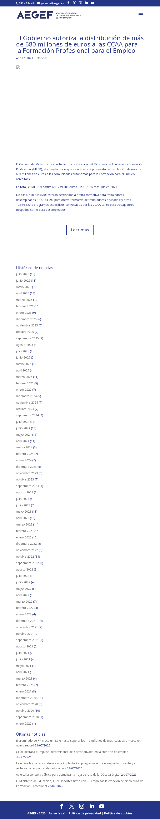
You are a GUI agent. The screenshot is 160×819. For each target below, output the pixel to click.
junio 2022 (23, 582)
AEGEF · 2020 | (38, 813)
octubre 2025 (25, 332)
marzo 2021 (24, 678)
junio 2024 (23, 428)
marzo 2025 (24, 377)
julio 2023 (22, 499)
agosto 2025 (24, 345)
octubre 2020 (25, 710)
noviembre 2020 (27, 704)
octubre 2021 (25, 634)
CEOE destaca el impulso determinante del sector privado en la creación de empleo (72, 752)
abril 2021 (22, 672)
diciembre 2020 (26, 698)
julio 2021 (22, 653)
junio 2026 (23, 280)
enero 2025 (23, 389)
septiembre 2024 (27, 415)
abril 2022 (22, 595)
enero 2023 (23, 537)
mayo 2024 (23, 434)
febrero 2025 (25, 383)
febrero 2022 (25, 608)
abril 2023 (22, 518)
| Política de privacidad (83, 813)
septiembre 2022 (27, 563)
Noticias (42, 58)
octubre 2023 (25, 479)
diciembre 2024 (26, 396)
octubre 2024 (25, 409)
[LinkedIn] (86, 3)
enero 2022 (23, 614)
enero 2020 (23, 723)
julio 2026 (22, 274)
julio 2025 (22, 351)
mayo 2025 (23, 364)
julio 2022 (22, 576)
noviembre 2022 (27, 550)
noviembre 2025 (27, 325)
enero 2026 (23, 313)
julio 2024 (22, 422)
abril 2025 (22, 370)
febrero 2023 (25, 531)
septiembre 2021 (27, 640)
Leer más (80, 230)
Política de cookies (118, 813)
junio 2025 (23, 357)
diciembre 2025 (26, 319)
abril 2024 (22, 441)
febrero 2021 (25, 685)
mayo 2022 (23, 589)
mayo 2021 (23, 666)
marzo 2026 (24, 300)
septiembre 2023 (27, 486)
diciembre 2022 (26, 544)
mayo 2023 (23, 511)
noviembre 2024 (27, 402)
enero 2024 (23, 460)
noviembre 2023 (27, 473)
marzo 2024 (24, 447)
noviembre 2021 (27, 627)
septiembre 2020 (27, 717)
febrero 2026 (25, 306)
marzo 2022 (24, 601)
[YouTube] (92, 3)
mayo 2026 (23, 287)
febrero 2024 (25, 454)
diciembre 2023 (26, 467)
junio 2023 (23, 505)
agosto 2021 (24, 646)
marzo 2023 (24, 524)
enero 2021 (23, 691)
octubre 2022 (25, 556)
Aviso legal (57, 813)
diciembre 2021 (26, 621)
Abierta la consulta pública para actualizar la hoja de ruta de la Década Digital (68, 774)
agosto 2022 (24, 569)
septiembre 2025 (27, 338)
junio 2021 (23, 659)
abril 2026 (22, 293)
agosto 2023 (24, 492)
